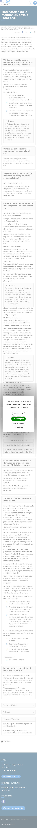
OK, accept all (18, 419)
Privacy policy (18, 427)
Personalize (18, 414)
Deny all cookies (18, 423)
